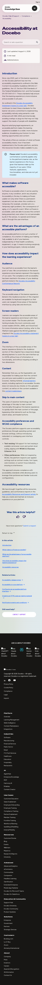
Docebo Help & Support (11, 16)
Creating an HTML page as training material (17, 596)
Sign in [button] (38, 2)
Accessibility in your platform (12, 585)
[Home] (12, 9)
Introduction (6, 545)
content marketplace (13, 391)
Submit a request (29, 526)
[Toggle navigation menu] (34, 8)
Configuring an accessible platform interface (14, 590)
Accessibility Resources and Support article (19, 494)
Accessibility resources (10, 567)
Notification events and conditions (14, 602)
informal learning (29, 381)
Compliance (26, 16)
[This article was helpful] (17, 517)
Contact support (19, 615)
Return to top (7, 533)
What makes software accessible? (14, 550)
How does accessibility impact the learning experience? (14, 562)
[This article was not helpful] (24, 517)
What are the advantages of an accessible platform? (16, 555)
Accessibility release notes (11, 580)
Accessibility (7, 18)
